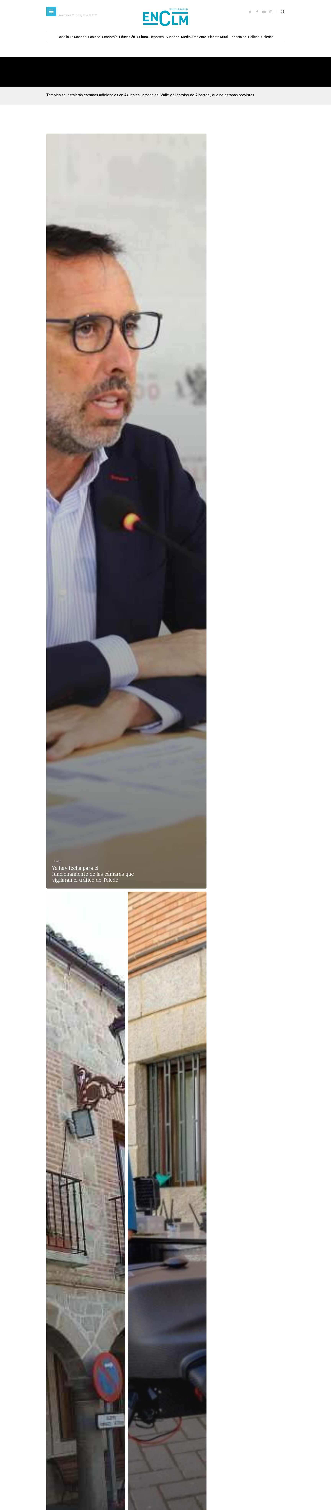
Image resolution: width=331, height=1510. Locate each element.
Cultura (142, 37)
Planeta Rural (218, 37)
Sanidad (94, 37)
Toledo (56, 861)
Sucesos (172, 37)
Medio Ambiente (193, 37)
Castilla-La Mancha (72, 37)
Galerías (267, 37)
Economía (109, 37)
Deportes (157, 37)
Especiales (238, 37)
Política (253, 37)
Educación (127, 37)
